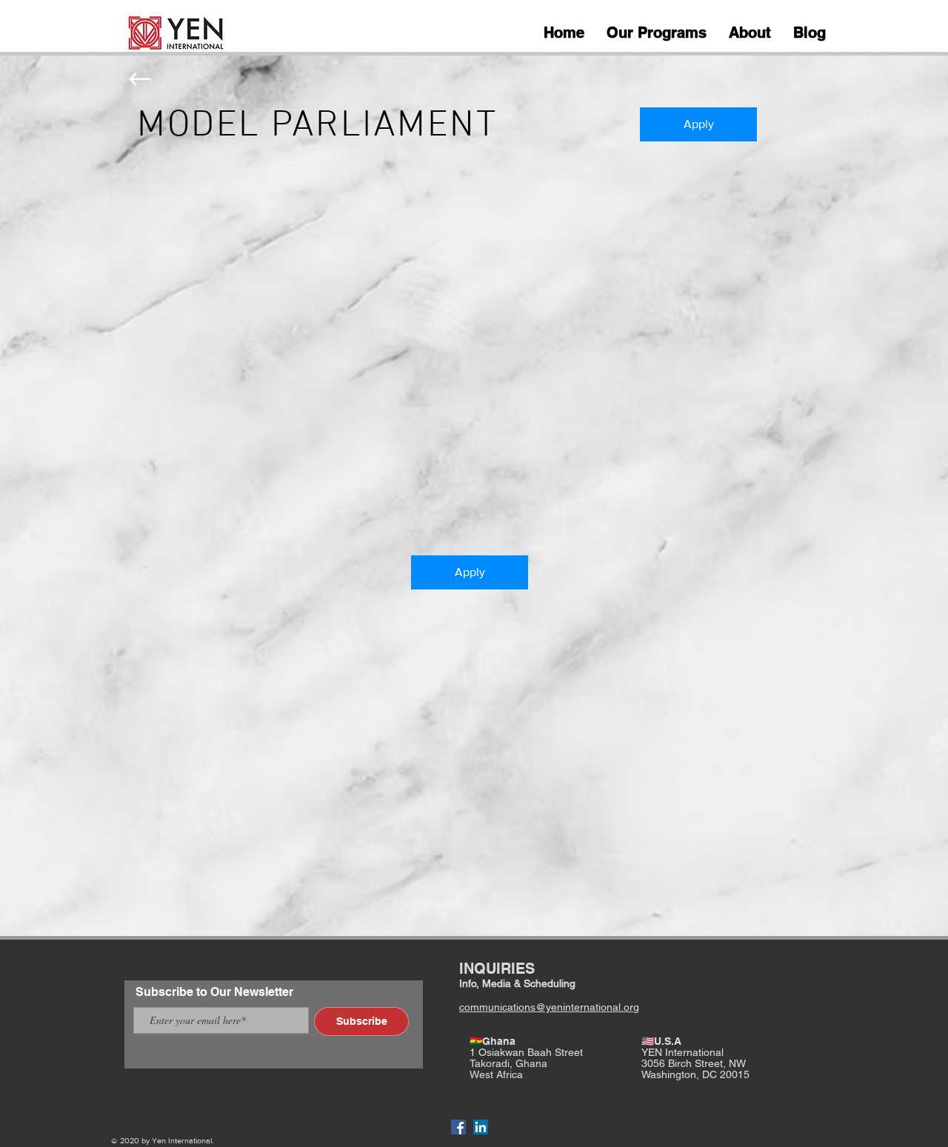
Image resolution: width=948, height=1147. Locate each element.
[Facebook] (458, 1127)
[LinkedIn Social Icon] (480, 1127)
